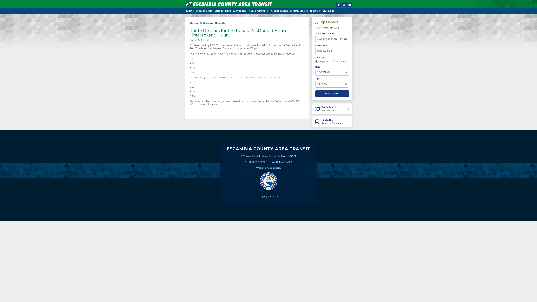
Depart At (324, 61)
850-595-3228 (257, 162)
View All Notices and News (205, 23)
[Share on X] (344, 5)
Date (317, 67)
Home (191, 11)
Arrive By (341, 61)
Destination (321, 45)
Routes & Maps (205, 11)
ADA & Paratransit (259, 11)
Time (318, 79)
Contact (317, 11)
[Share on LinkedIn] (349, 5)
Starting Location (324, 33)
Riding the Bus (224, 11)
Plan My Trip (332, 93)
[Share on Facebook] (338, 5)
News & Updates (300, 11)
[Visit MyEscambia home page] (268, 181)
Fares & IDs (241, 11)
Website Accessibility (268, 168)
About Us (329, 11)
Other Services (281, 11)
